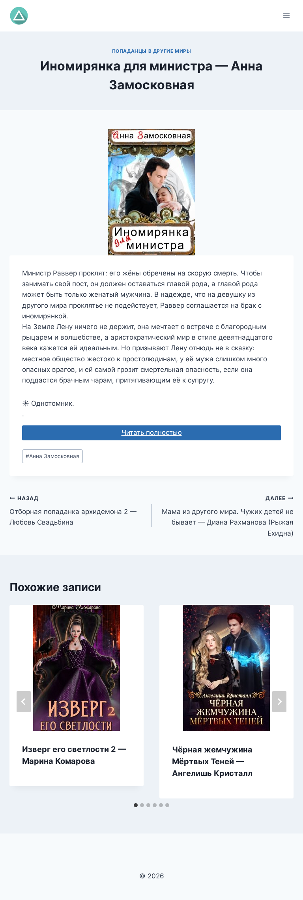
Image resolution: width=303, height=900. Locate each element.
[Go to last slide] (24, 701)
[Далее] (279, 701)
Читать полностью (152, 432)
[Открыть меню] (286, 15)
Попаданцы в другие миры (151, 51)
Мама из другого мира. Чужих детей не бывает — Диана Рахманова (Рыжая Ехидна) (228, 516)
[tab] (136, 805)
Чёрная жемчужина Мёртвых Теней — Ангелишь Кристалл (212, 761)
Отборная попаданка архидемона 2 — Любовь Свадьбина (73, 511)
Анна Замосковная (52, 456)
